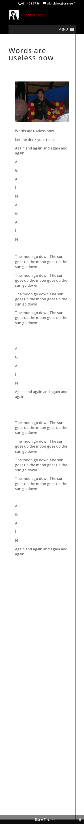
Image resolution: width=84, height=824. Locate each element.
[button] (63, 29)
